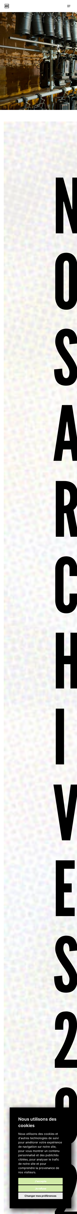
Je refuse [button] (40, 1188)
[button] (68, 6)
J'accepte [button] (40, 1181)
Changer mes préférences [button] (40, 1195)
